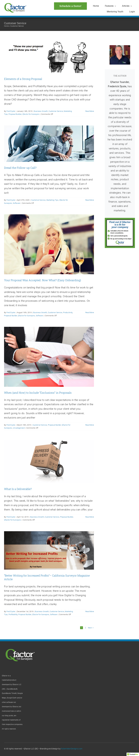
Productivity (67, 312)
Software (16, 203)
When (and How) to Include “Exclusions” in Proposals (38, 392)
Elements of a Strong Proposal (23, 79)
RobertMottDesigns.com (71, 749)
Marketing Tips (52, 200)
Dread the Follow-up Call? (20, 167)
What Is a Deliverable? (18, 489)
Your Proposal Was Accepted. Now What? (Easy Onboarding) (42, 280)
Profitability (13, 614)
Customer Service (56, 111)
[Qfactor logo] (15, 4)
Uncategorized (19, 428)
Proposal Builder (15, 114)
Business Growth (41, 111)
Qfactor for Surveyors (30, 114)
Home (6, 26)
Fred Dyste (11, 111)
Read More (89, 111)
